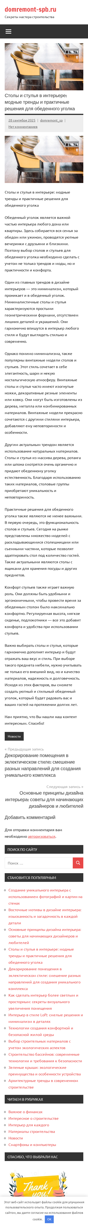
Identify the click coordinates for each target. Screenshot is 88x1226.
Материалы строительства (31, 1131)
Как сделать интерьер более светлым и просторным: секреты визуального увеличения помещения (43, 1001)
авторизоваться (41, 836)
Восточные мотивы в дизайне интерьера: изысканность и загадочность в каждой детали (44, 916)
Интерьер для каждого (28, 1124)
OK (49, 1219)
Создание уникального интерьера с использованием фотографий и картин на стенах (45, 896)
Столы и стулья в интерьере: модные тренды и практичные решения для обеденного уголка (41, 955)
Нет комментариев (23, 126)
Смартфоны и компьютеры (32, 1144)
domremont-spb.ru (30, 9)
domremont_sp (51, 120)
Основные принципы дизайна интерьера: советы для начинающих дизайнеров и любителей (44, 936)
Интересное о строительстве (33, 1118)
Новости (14, 736)
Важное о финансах (25, 1111)
